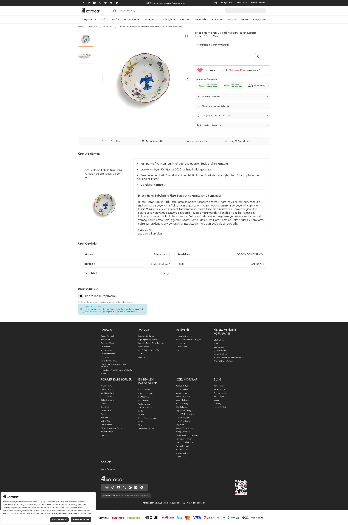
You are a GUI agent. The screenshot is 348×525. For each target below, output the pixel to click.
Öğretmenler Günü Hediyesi (187, 435)
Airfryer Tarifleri (220, 393)
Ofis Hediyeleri (181, 407)
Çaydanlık (104, 403)
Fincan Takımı (106, 396)
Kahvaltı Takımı (107, 389)
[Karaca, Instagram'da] (107, 487)
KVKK (216, 343)
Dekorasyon (218, 403)
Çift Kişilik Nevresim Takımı (111, 428)
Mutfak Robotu (144, 400)
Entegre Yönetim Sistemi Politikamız (228, 357)
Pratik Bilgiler (219, 396)
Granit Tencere (107, 425)
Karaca (106, 329)
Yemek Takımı (106, 386)
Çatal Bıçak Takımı (108, 393)
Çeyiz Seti (180, 425)
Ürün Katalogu (106, 357)
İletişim (103, 373)
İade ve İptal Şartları (146, 336)
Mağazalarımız (107, 350)
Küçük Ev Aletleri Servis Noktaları (151, 343)
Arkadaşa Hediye (182, 396)
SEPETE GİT (174, 5)
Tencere (141, 414)
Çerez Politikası (220, 350)
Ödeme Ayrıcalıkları (108, 469)
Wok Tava (104, 418)
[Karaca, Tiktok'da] (113, 487)
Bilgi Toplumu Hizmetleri (148, 339)
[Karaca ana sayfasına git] (112, 478)
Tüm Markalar (181, 347)
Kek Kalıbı (104, 414)
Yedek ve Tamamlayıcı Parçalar (188, 339)
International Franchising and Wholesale (116, 370)
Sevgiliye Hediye (182, 393)
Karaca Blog (218, 386)
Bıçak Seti (105, 407)
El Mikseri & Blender (146, 397)
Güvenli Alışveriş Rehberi (223, 361)
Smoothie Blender (145, 407)
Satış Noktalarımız (108, 354)
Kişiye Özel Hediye (183, 421)
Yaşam (216, 400)
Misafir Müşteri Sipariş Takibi (149, 350)
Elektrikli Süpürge (145, 393)
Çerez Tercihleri (220, 354)
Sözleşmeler (219, 347)
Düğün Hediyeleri (182, 418)
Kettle (140, 411)
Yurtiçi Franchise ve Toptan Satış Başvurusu (114, 365)
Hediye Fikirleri (220, 407)
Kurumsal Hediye (182, 403)
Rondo (140, 421)
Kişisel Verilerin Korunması (225, 331)
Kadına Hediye (181, 449)
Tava (140, 425)
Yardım (143, 329)
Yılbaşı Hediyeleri (183, 432)
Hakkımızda (105, 339)
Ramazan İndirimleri (184, 439)
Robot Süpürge (144, 390)
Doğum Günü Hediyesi (184, 410)
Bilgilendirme (219, 340)
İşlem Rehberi (143, 347)
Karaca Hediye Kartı (184, 336)
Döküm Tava (106, 410)
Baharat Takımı (107, 432)
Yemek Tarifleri (220, 389)
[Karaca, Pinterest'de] (130, 487)
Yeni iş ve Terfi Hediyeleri (186, 414)
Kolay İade (180, 350)
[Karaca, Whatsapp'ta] (142, 487)
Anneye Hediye (182, 386)
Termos (104, 435)
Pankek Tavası (106, 421)
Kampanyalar (181, 343)
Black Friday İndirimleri (185, 442)
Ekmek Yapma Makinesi (147, 418)
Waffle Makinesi (144, 404)
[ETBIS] (236, 487)
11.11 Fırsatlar (180, 456)
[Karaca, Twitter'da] (124, 487)
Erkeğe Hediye (182, 453)
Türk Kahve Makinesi (146, 429)
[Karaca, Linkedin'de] (136, 487)
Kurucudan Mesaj (107, 343)
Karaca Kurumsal (107, 336)
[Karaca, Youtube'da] (118, 487)
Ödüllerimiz (105, 347)
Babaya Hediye (182, 389)
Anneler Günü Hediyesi (185, 428)
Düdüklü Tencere (107, 400)
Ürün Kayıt (142, 357)
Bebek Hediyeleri (182, 400)
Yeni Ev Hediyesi (182, 446)
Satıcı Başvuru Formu (109, 361)
